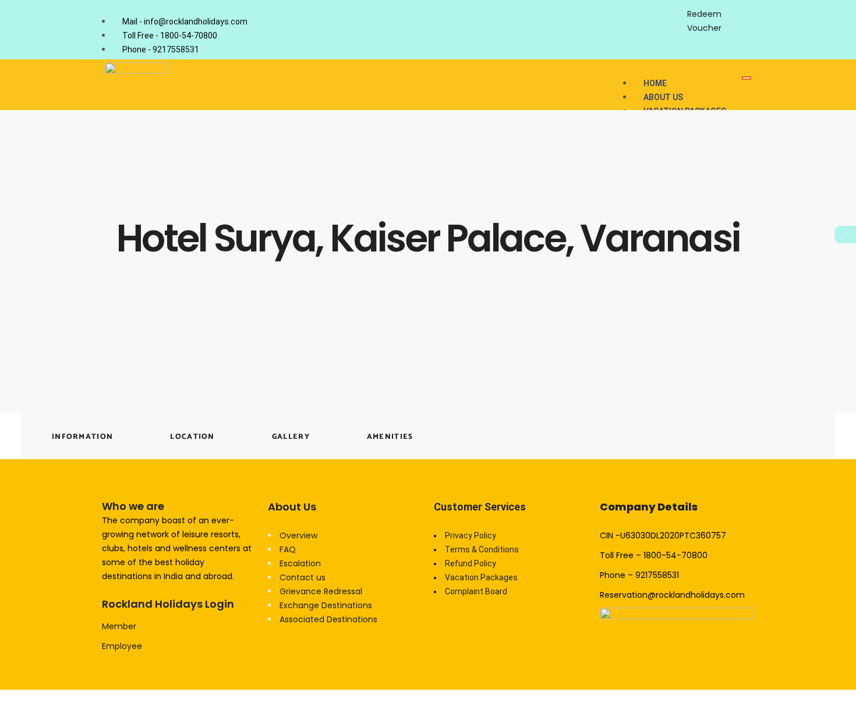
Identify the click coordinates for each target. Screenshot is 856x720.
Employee (122, 646)
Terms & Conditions (482, 549)
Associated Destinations (328, 619)
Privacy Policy (470, 535)
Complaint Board (476, 591)
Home (655, 83)
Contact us (303, 577)
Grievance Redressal (321, 591)
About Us (663, 97)
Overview (298, 535)
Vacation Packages (481, 577)
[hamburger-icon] (746, 78)
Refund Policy (470, 563)
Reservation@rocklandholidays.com (672, 595)
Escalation (300, 563)
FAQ (288, 549)
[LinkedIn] (669, 11)
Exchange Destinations (326, 605)
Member (119, 626)
